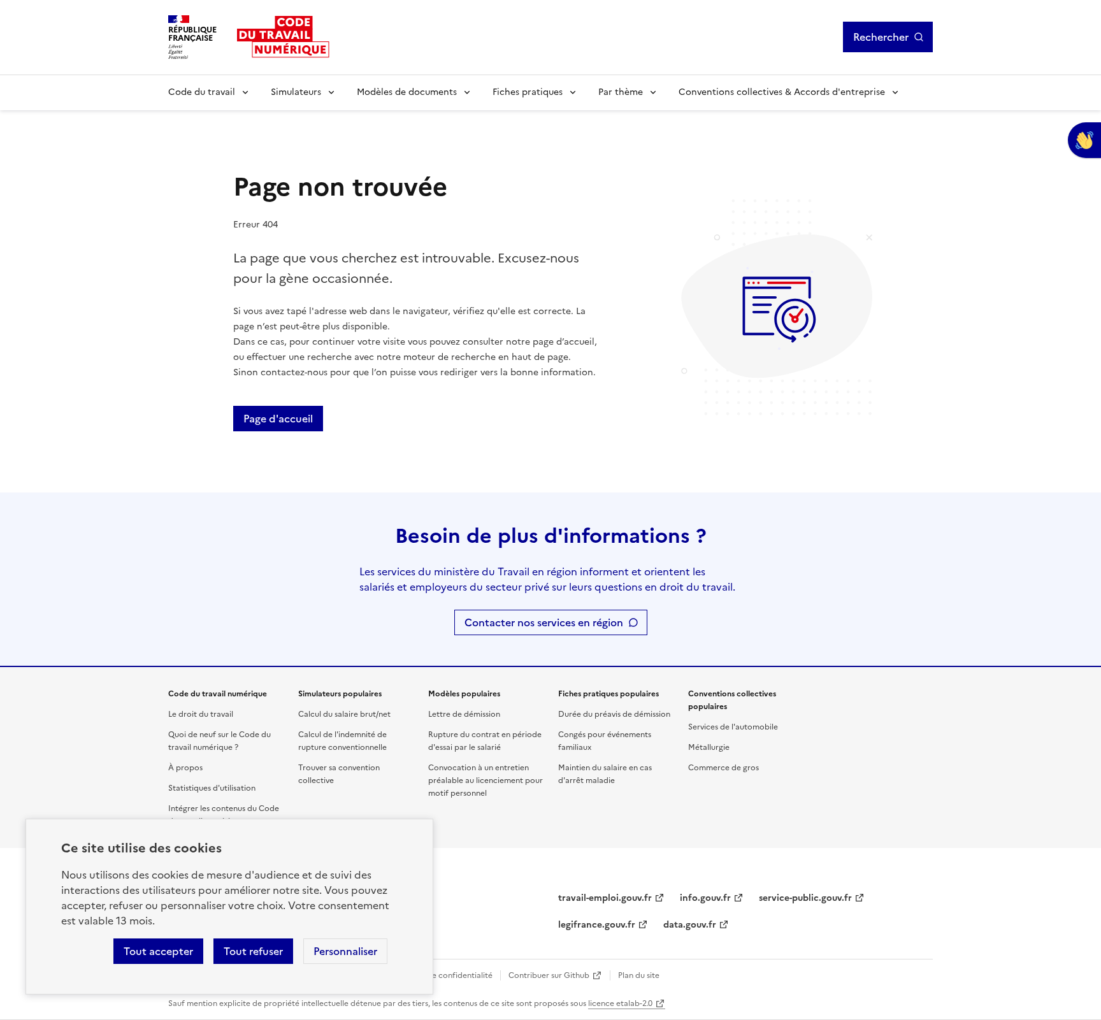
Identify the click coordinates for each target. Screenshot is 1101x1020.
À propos (185, 767)
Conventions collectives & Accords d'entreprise (782, 92)
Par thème (620, 92)
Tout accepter (158, 951)
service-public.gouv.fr (805, 898)
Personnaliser (345, 951)
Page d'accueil (278, 418)
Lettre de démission (464, 714)
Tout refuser (253, 951)
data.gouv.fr (689, 924)
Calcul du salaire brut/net (344, 714)
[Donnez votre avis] (1084, 140)
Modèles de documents (407, 92)
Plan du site (638, 975)
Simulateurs (296, 92)
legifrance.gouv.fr (596, 924)
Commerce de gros (723, 767)
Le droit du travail (200, 714)
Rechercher (881, 37)
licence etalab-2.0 (620, 1003)
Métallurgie (709, 747)
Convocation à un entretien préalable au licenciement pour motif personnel (485, 780)
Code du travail (201, 92)
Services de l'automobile (733, 727)
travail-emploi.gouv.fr (605, 898)
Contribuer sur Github (548, 975)
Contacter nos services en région (543, 622)
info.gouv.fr (705, 898)
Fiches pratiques (528, 92)
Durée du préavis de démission (614, 714)
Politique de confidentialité (442, 975)
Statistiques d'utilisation (211, 788)
